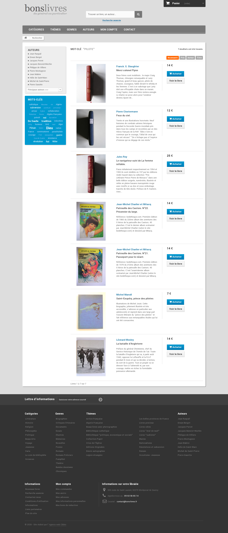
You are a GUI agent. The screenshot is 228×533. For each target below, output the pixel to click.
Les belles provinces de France (154, 418)
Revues (142, 451)
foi (47, 141)
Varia (27, 451)
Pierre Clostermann (127, 111)
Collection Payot (94, 439)
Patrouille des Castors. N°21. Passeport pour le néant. (132, 255)
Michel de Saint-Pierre (39, 81)
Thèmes (55, 29)
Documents (61, 427)
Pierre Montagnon (38, 71)
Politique (29, 435)
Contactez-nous (33, 497)
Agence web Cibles (57, 524)
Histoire (29, 423)
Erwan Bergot (36, 57)
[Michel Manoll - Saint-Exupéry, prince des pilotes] (91, 311)
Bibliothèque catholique (97, 431)
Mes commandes (64, 489)
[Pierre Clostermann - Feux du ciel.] (91, 128)
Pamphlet (60, 459)
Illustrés (60, 435)
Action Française (94, 418)
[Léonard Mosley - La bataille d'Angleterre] (91, 356)
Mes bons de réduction (67, 505)
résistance (52, 138)
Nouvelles (60, 443)
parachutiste (57, 131)
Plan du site (31, 513)
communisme (43, 131)
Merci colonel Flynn (127, 70)
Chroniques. (61, 471)
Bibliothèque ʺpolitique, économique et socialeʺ (109, 435)
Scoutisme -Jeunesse (149, 455)
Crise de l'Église (94, 443)
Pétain (32, 128)
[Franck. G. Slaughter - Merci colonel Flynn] (91, 83)
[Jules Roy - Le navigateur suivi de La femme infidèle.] (91, 173)
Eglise (42, 111)
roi (44, 117)
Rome (41, 114)
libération (32, 114)
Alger (60, 124)
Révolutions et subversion (151, 447)
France (31, 131)
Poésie (59, 447)
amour (34, 111)
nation (58, 128)
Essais (59, 431)
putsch (37, 117)
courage (32, 135)
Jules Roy (121, 157)
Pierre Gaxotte (36, 84)
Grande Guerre (39, 138)
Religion (29, 427)
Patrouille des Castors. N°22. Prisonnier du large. (132, 209)
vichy (30, 124)
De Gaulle (33, 121)
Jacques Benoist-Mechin (41, 64)
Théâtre (59, 463)
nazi (53, 124)
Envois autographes (95, 451)
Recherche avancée (112, 20)
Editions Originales (95, 447)
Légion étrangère (94, 455)
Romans (59, 451)
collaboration (53, 111)
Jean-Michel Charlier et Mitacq (133, 204)
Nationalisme (145, 443)
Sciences (29, 459)
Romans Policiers (64, 455)
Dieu (49, 128)
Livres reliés (145, 427)
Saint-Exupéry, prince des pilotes (134, 298)
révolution (38, 141)
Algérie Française (54, 114)
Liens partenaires (33, 509)
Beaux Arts (30, 439)
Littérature (30, 418)
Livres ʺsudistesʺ (147, 435)
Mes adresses (62, 497)
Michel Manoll (124, 294)
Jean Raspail (35, 53)
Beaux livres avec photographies (101, 427)
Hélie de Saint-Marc (38, 77)
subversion (35, 107)
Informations (31, 505)
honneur (38, 124)
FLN (40, 135)
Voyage (28, 443)
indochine (58, 121)
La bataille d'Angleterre (129, 343)
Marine (142, 439)
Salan (41, 128)
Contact (129, 29)
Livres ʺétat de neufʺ (149, 431)
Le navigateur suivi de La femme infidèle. (134, 162)
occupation (49, 135)
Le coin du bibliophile (35, 455)
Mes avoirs (61, 493)
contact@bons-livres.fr (127, 501)
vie (52, 104)
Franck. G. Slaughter (127, 66)
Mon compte (109, 29)
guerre (59, 135)
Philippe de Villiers (38, 67)
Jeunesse (29, 447)
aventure (47, 108)
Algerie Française (94, 423)
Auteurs (88, 29)
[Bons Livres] (52, 9)
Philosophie (31, 431)
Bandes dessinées (64, 467)
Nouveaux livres (32, 489)
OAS (47, 124)
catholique (33, 104)
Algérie (59, 104)
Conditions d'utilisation (36, 501)
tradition (46, 121)
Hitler (55, 141)
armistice (56, 108)
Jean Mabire (35, 74)
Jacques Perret (36, 60)
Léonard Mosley (125, 340)
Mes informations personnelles (70, 501)
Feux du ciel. (123, 115)
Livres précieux (146, 423)
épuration (52, 117)
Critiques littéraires (65, 423)
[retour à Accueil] (26, 38)
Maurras (44, 104)
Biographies (61, 418)
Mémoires (60, 439)
